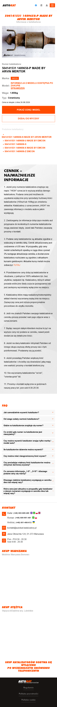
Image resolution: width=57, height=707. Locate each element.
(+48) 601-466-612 (24, 522)
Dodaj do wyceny (28, 118)
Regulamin (28, 687)
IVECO (15, 78)
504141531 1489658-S (15, 144)
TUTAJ (17, 265)
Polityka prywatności (28, 693)
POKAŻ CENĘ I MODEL (28, 110)
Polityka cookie (28, 699)
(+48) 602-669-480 (21, 513)
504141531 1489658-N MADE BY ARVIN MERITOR (27, 137)
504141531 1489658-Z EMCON (20, 151)
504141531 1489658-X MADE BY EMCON (25, 148)
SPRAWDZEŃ (18, 88)
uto (9, 5)
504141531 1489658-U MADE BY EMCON (25, 140)
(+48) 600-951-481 (23, 518)
